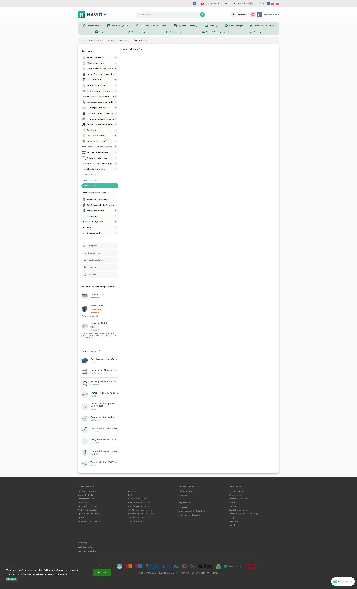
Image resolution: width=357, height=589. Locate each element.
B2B (225, 3)
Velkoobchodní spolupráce (215, 31)
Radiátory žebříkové (138, 499)
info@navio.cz (183, 573)
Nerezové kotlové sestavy (141, 514)
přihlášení (183, 507)
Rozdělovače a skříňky (262, 25)
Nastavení (11, 579)
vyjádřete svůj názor (88, 547)
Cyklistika (233, 521)
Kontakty (213, 3)
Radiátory (211, 25)
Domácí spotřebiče (238, 510)
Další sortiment (237, 487)
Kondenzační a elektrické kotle (151, 25)
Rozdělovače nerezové (139, 502)
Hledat (202, 14)
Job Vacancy (238, 3)
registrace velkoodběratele (191, 511)
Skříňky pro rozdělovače (140, 510)
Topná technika (91, 25)
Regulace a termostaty (185, 25)
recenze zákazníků (87, 551)
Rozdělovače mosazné (139, 506)
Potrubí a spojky (234, 25)
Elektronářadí (235, 495)
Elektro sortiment (237, 491)
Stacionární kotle (86, 499)
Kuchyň (232, 517)
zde (65, 574)
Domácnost (234, 506)
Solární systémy (136, 31)
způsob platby (185, 491)
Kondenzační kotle (87, 491)
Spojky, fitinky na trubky (89, 514)
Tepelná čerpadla (136, 517)
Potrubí (81, 517)
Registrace (184, 503)
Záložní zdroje (173, 31)
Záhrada (233, 502)
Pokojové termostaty (88, 506)
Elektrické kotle (85, 495)
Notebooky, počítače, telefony (243, 514)
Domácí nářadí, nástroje (240, 499)
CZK (260, 3)
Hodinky (233, 525)
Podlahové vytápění (117, 25)
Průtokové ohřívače (87, 502)
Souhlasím (102, 572)
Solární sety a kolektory (89, 521)
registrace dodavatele (189, 515)
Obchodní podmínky (188, 487)
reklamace (183, 495)
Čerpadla (101, 31)
